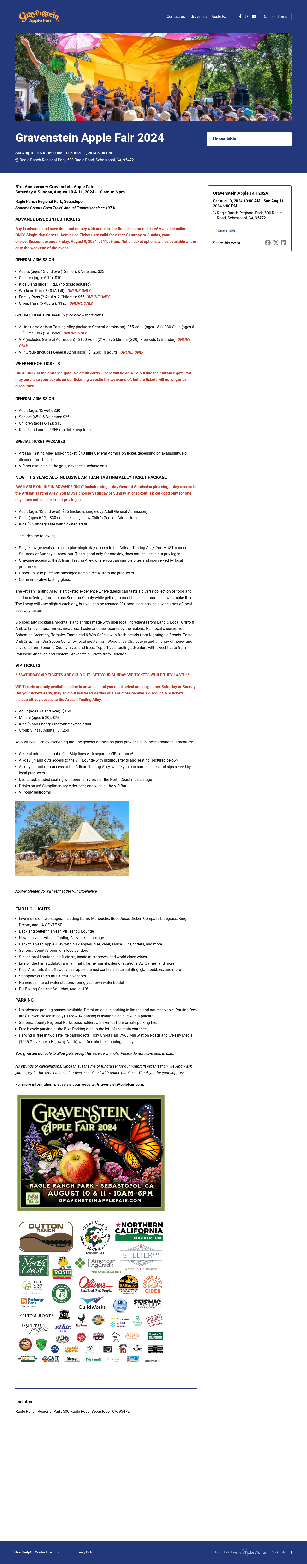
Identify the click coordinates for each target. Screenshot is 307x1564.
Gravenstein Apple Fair (209, 16)
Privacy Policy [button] (84, 1552)
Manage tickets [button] (275, 16)
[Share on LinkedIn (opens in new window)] (283, 243)
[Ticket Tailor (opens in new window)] (254, 1552)
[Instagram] (246, 16)
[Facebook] (240, 16)
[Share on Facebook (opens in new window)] (268, 243)
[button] (53, 1552)
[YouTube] (254, 16)
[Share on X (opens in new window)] (276, 243)
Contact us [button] (176, 16)
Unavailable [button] (224, 139)
